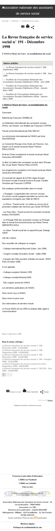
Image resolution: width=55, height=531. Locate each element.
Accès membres (14, 518)
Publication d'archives (20, 405)
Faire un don (27, 487)
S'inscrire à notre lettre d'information (27, 476)
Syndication (42, 518)
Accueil (5, 21)
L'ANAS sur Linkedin (27, 483)
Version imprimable (32, 392)
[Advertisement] (27, 323)
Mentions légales (28, 524)
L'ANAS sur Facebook (28, 480)
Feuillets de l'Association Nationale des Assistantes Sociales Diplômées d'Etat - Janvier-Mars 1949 (25, 88)
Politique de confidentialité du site (27, 527)
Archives (15, 21)
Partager (46, 392)
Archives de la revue (30, 21)
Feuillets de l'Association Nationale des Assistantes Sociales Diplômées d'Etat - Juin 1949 (26, 80)
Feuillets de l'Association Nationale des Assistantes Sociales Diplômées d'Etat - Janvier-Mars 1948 (25, 96)
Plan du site (28, 518)
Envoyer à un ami (15, 392)
